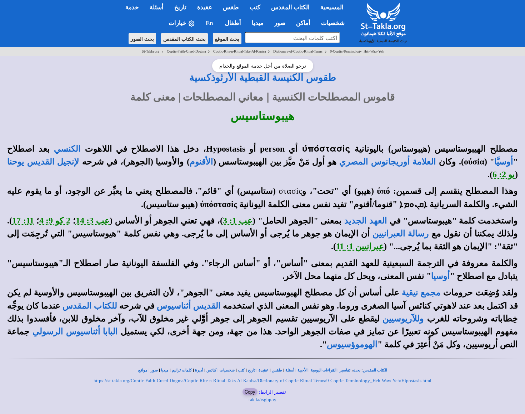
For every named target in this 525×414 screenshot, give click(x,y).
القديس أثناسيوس (189, 305)
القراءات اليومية (323, 370)
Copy (250, 391)
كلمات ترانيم (182, 370)
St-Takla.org (150, 51)
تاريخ (251, 370)
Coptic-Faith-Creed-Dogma (186, 51)
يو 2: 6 (503, 174)
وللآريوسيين (403, 318)
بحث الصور (142, 38)
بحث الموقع (227, 38)
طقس (277, 370)
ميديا (165, 370)
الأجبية (303, 370)
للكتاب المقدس (89, 305)
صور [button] (279, 23)
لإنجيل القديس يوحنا (43, 161)
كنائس (211, 370)
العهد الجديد (365, 220)
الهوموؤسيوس (352, 344)
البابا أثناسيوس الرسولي (75, 331)
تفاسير (345, 370)
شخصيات (227, 370)
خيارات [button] (178, 23)
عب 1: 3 (238, 220)
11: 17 (23, 220)
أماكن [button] (303, 23)
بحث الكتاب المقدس (184, 38)
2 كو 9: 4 (54, 220)
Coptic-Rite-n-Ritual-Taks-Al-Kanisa (239, 51)
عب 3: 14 (93, 220)
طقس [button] (231, 7)
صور (154, 370)
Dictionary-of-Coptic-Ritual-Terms (297, 51)
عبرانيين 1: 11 (360, 246)
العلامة (423, 161)
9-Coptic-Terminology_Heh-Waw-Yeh (357, 51)
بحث (356, 370)
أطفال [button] (233, 23)
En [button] (210, 23)
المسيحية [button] (332, 7)
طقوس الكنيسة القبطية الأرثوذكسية (262, 77)
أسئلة (289, 370)
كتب (241, 370)
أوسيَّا (503, 161)
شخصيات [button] (335, 23)
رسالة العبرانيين (400, 233)
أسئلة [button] (157, 7)
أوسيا (440, 276)
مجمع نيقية (421, 292)
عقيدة (264, 370)
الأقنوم (201, 161)
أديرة (199, 370)
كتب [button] (255, 7)
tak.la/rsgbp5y (262, 399)
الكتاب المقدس (375, 370)
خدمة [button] (132, 7)
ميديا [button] (258, 23)
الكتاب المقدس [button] (290, 7)
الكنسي (67, 148)
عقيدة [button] (204, 7)
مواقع (143, 370)
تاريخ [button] (180, 7)
